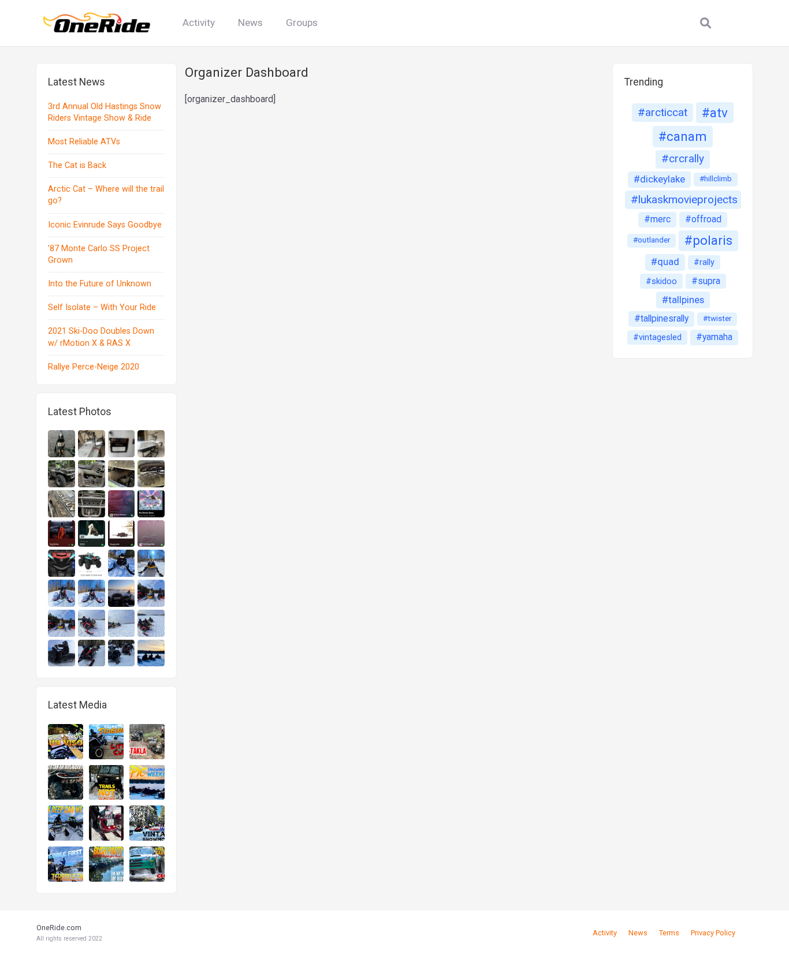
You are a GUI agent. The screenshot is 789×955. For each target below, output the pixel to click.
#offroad (703, 219)
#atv (715, 112)
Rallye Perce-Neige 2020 (93, 367)
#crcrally (682, 158)
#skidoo (661, 281)
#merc (657, 219)
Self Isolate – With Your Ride (102, 307)
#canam (682, 136)
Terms (669, 932)
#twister (717, 318)
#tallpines (683, 299)
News (250, 22)
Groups (302, 22)
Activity (199, 22)
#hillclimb (715, 178)
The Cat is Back (77, 165)
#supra (705, 280)
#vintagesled (657, 337)
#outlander (651, 240)
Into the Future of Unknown (99, 284)
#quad (665, 261)
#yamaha (714, 336)
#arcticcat (662, 112)
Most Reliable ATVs (84, 142)
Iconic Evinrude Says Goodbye (105, 225)
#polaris (708, 240)
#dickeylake (659, 179)
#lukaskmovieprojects (684, 199)
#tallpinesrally (661, 318)
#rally (704, 262)
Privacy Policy (713, 932)
